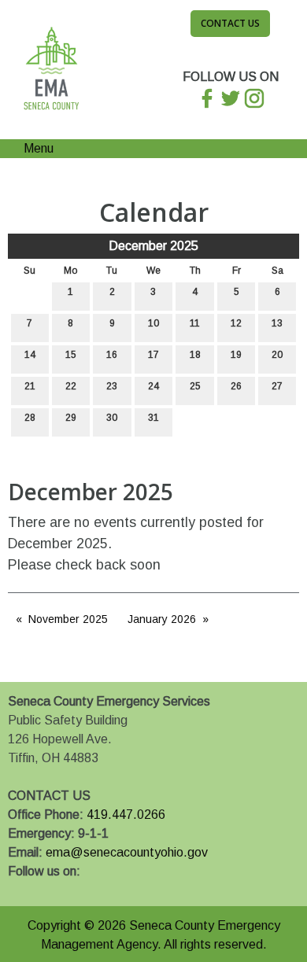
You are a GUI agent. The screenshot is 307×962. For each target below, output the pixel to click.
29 (70, 417)
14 (29, 354)
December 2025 (153, 245)
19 (236, 354)
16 (111, 354)
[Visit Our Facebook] (20, 889)
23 (111, 386)
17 (153, 354)
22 (70, 386)
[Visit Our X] (45, 889)
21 (29, 386)
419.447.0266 (126, 814)
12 (236, 323)
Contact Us (230, 23)
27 (277, 386)
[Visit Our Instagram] (70, 889)
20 (277, 354)
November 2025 (68, 619)
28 (29, 417)
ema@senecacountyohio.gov (127, 852)
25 (195, 386)
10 (153, 323)
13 (277, 323)
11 (195, 323)
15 (70, 354)
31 (153, 417)
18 (195, 354)
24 (153, 386)
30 (111, 417)
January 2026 (162, 619)
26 (236, 386)
